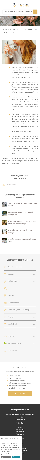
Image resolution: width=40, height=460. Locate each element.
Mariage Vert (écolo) (15, 343)
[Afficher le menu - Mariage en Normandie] (5, 5)
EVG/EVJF (11, 336)
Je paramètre (6, 457)
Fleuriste (11, 295)
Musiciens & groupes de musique (19, 310)
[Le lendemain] (4, 185)
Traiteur (11, 317)
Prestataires (20, 434)
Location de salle (14, 303)
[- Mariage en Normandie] (4, 206)
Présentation (20, 429)
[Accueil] (22, 5)
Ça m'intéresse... (20, 393)
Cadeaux (10, 274)
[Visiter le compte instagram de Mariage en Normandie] (18, 423)
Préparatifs (20, 432)
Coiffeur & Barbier (14, 281)
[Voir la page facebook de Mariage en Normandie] (16, 423)
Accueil (20, 427)
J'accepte (16, 457)
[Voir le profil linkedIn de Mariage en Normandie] (22, 423)
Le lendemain (11, 185)
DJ (8, 288)
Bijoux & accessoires (15, 267)
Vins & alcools (12, 324)
